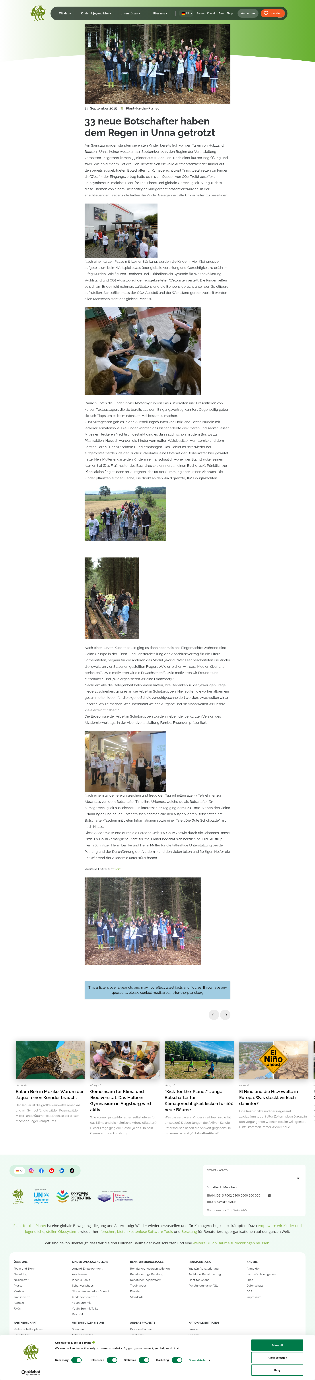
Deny (277, 1370)
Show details (197, 1360)
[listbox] (254, 1178)
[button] (64, 13)
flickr (117, 869)
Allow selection (277, 1357)
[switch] (112, 1360)
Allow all (277, 1345)
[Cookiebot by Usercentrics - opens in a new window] (31, 1373)
